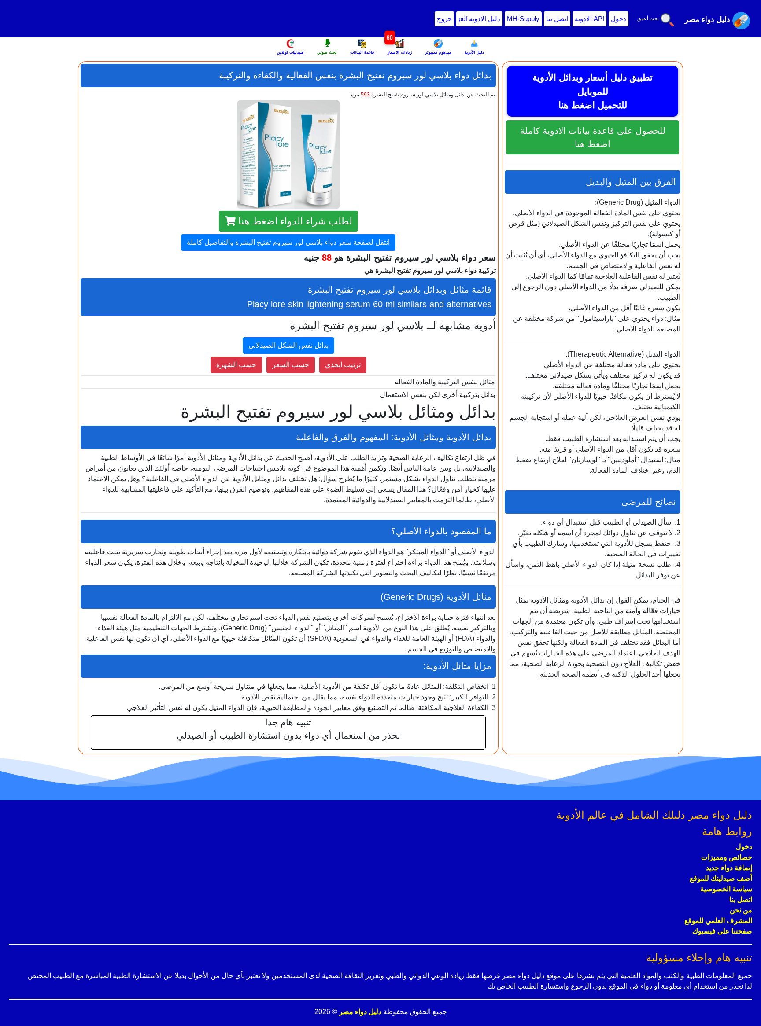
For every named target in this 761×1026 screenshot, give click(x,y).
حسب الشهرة (236, 364)
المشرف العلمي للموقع (718, 920)
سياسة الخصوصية (726, 889)
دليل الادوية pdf (479, 18)
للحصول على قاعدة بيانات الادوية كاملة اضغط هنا (592, 137)
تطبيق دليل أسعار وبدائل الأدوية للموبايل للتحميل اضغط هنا (592, 91)
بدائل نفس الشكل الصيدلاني (288, 345)
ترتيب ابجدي (343, 364)
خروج (444, 18)
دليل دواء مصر (359, 1011)
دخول (618, 18)
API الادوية (589, 18)
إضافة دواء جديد (729, 868)
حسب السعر (290, 364)
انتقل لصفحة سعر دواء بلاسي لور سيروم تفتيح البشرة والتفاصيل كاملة (288, 242)
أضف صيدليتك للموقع (721, 878)
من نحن (741, 910)
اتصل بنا (557, 18)
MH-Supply (523, 18)
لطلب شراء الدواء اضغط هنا (294, 221)
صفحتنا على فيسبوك (722, 931)
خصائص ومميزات (726, 857)
